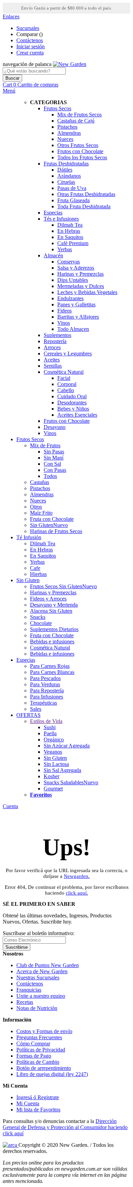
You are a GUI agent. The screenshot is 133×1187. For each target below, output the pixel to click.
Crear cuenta (30, 52)
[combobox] (34, 71)
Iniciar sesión (30, 46)
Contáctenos (29, 40)
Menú (9, 91)
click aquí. (77, 893)
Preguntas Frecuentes (39, 1037)
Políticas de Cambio (37, 1062)
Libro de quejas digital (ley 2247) (52, 1074)
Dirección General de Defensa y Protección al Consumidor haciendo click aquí (65, 1127)
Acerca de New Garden (42, 971)
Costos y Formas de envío (44, 1031)
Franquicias (28, 990)
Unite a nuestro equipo (40, 996)
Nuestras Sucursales (37, 977)
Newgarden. (77, 876)
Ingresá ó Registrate (37, 1097)
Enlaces (11, 16)
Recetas (24, 1002)
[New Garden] (69, 64)
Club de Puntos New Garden (47, 965)
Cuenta (10, 806)
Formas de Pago (33, 1056)
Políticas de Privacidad (40, 1050)
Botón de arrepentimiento (43, 1068)
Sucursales (27, 28)
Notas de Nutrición (36, 1008)
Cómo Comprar (33, 1043)
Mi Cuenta (27, 1103)
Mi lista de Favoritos (38, 1109)
